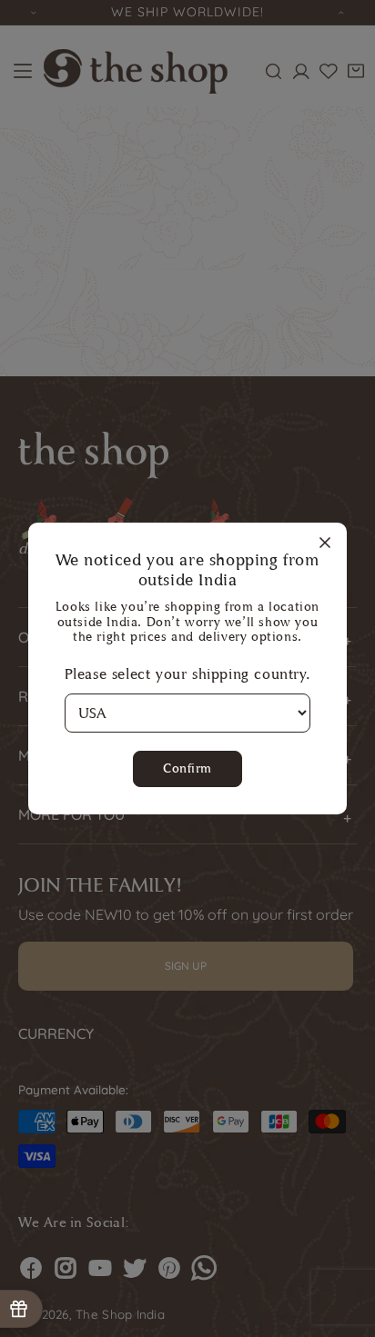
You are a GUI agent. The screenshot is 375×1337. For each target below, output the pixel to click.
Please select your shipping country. (188, 674)
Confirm (187, 768)
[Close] (325, 544)
